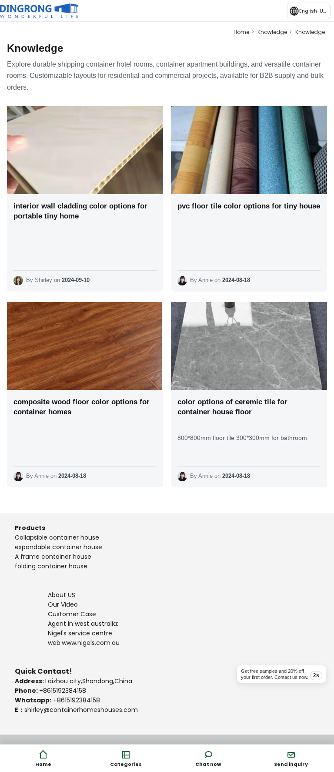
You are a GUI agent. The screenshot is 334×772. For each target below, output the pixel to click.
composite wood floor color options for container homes (81, 407)
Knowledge (272, 32)
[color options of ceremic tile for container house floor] (249, 346)
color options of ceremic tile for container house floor (232, 407)
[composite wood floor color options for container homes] (85, 346)
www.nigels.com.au (91, 642)
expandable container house (58, 547)
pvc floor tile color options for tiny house (248, 206)
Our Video (63, 604)
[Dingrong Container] (39, 11)
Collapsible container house (57, 537)
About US (62, 595)
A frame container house (53, 556)
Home (241, 32)
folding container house (51, 566)
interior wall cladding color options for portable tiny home (80, 211)
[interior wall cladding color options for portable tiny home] (85, 150)
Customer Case (72, 614)
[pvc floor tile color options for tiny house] (249, 150)
